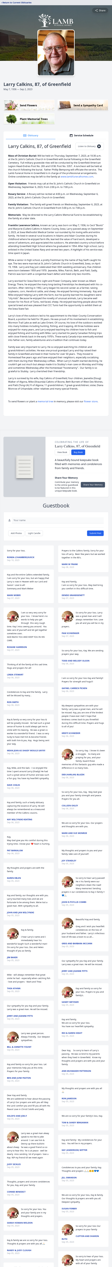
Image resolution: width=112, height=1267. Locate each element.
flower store (91, 401)
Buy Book (78, 452)
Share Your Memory (93, 484)
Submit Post (95, 533)
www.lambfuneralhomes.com (77, 176)
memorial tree (45, 401)
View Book (62, 452)
